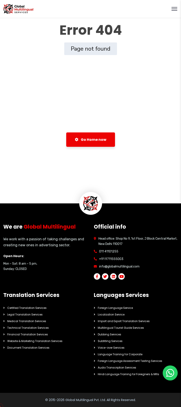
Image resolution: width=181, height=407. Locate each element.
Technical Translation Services (28, 328)
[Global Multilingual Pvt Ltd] (18, 9)
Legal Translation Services (25, 314)
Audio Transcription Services (117, 367)
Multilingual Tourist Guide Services (121, 328)
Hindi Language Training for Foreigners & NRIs (128, 374)
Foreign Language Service (115, 308)
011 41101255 (108, 251)
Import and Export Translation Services (124, 321)
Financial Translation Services (27, 334)
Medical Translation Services (26, 321)
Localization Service (111, 314)
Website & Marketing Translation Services (34, 341)
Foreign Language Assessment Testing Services (130, 361)
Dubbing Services (109, 334)
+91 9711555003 (111, 259)
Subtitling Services (110, 341)
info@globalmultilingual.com (119, 266)
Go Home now (93, 139)
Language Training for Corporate (120, 354)
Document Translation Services (28, 348)
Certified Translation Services (27, 308)
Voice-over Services (111, 348)
